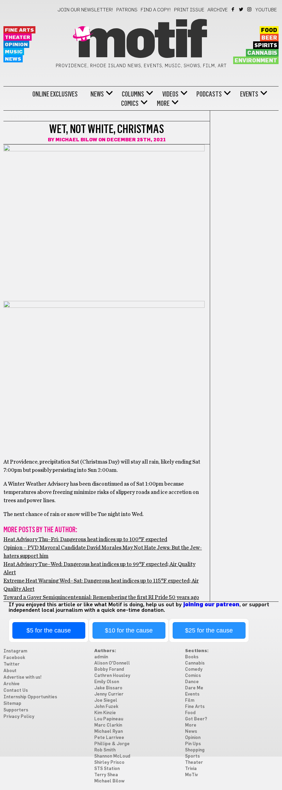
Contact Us (15, 690)
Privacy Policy (18, 717)
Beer (269, 38)
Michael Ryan (108, 731)
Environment (256, 60)
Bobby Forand (109, 669)
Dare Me (194, 688)
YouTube (266, 10)
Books (191, 657)
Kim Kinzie (105, 713)
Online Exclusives (55, 94)
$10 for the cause (129, 630)
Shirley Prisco (109, 762)
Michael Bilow (76, 140)
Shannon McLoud (112, 756)
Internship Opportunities (30, 697)
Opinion (16, 44)
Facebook (233, 9)
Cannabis (262, 53)
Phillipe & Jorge (112, 744)
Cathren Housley (112, 675)
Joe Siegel (105, 700)
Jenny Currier (108, 694)
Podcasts (209, 94)
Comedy (194, 669)
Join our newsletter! (85, 10)
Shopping (195, 750)
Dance (192, 682)
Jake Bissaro (108, 688)
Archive (217, 10)
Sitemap (12, 703)
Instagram (249, 9)
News (13, 59)
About (10, 671)
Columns (133, 94)
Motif (140, 41)
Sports (192, 756)
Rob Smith (105, 750)
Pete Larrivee (109, 738)
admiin (101, 657)
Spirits (265, 45)
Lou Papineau (108, 719)
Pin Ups (193, 744)
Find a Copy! (156, 10)
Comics (130, 103)
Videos (170, 94)
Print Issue (189, 10)
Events (249, 94)
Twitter (241, 9)
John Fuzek (106, 707)
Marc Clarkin (108, 725)
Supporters (15, 710)
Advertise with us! (22, 677)
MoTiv (191, 775)
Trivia (191, 769)
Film (189, 700)
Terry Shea (106, 775)
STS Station (107, 769)
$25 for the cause (209, 630)
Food (269, 30)
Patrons (127, 10)
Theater (17, 37)
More (163, 103)
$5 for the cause (48, 630)
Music (14, 51)
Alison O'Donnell (112, 663)
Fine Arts (19, 30)
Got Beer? (196, 719)
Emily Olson (106, 682)
